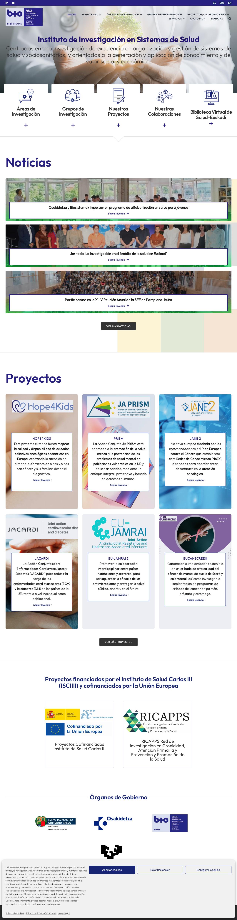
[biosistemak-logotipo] (24, 9)
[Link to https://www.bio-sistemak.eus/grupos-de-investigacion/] (73, 125)
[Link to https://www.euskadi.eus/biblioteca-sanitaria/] (211, 123)
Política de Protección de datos (41, 913)
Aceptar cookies (112, 869)
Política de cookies (15, 913)
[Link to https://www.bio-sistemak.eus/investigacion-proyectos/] (118, 125)
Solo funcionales (160, 869)
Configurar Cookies (208, 869)
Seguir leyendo (41, 480)
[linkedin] (7, 3)
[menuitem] (214, 3)
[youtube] (13, 3)
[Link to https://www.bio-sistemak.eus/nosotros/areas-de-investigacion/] (26, 125)
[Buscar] (230, 18)
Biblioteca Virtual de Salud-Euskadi (211, 114)
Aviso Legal (64, 913)
